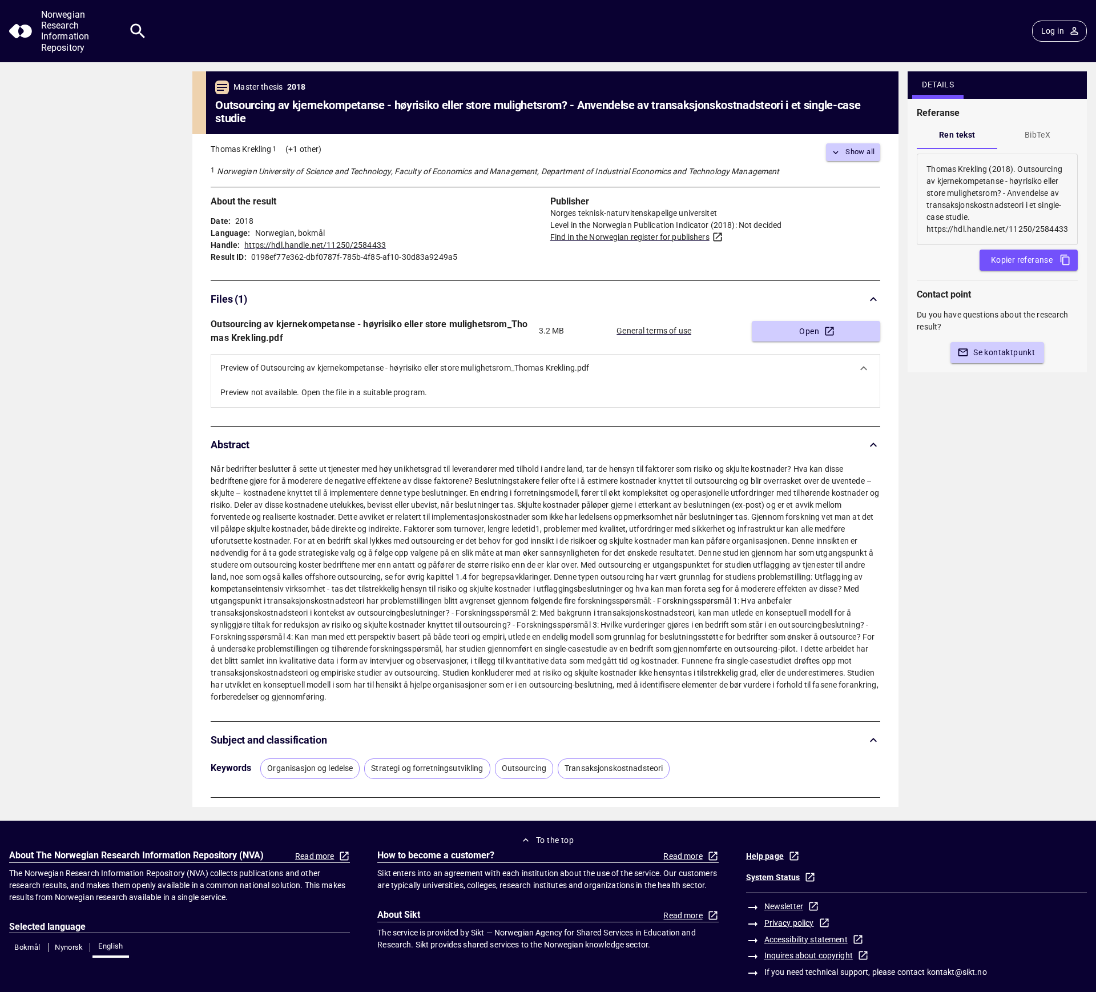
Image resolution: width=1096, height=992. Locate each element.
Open (809, 331)
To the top (555, 840)
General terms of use (653, 330)
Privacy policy (789, 922)
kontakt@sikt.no (957, 972)
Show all (860, 151)
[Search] (137, 31)
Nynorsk (69, 947)
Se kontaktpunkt (1004, 352)
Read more (314, 856)
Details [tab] (938, 84)
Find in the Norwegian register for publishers (630, 237)
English (110, 946)
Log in (1052, 30)
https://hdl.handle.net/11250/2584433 (315, 245)
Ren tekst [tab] (957, 134)
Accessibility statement (806, 939)
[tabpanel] (997, 199)
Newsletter (783, 906)
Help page (765, 856)
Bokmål (27, 947)
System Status (773, 877)
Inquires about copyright (808, 955)
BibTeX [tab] (1037, 134)
